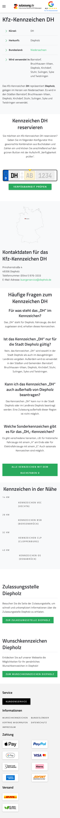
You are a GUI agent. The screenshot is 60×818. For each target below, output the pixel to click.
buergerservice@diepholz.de (35, 280)
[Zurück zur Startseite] (30, 6)
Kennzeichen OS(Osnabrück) (30, 557)
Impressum (9, 727)
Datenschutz (39, 722)
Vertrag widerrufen (15, 722)
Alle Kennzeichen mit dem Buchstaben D (30, 469)
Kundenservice (16, 701)
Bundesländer (40, 717)
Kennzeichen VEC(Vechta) (30, 504)
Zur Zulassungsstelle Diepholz (28, 620)
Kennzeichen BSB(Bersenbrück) (30, 521)
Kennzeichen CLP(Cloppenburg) (30, 539)
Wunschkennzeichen (15, 717)
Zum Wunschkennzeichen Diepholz (30, 674)
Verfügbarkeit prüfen (30, 187)
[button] (4, 6)
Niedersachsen (39, 50)
